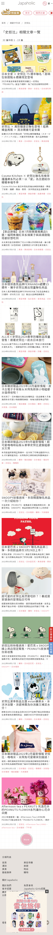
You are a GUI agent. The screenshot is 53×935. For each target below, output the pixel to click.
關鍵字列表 (15, 23)
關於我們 (6, 885)
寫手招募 (6, 888)
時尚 (26, 869)
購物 (26, 872)
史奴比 (27, 23)
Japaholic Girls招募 (34, 888)
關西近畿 (40, 12)
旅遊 (26, 865)
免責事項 (28, 885)
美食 (4, 869)
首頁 (4, 23)
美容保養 (28, 862)
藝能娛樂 (6, 872)
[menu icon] (3, 3)
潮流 (4, 865)
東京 (27, 12)
